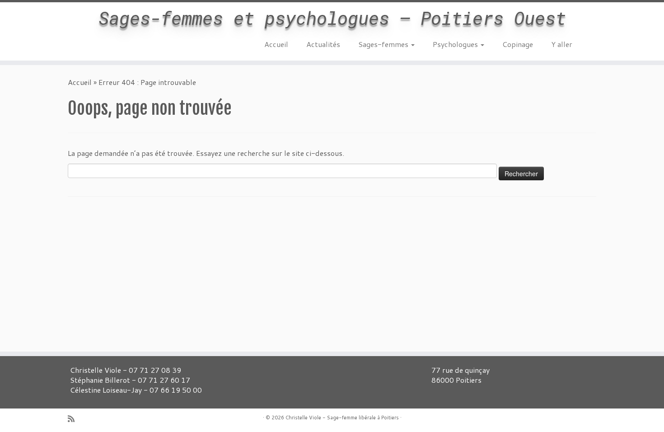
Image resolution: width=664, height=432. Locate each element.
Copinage (517, 44)
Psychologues (456, 44)
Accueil (276, 44)
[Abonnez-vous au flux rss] (74, 418)
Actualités (323, 44)
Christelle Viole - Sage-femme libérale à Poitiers (342, 417)
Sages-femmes (384, 44)
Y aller (561, 44)
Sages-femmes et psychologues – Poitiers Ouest (332, 18)
